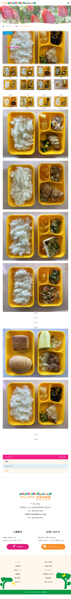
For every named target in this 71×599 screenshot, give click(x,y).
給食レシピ (17, 570)
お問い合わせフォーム (55, 546)
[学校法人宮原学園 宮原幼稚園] (36, 3)
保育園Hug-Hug (48, 574)
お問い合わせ (48, 582)
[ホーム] (3, 26)
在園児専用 (48, 566)
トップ (18, 562)
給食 (8, 33)
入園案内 (19, 546)
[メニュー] (68, 3)
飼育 (7, 461)
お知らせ (18, 582)
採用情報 (48, 578)
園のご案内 (48, 562)
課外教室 (18, 578)
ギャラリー (9, 466)
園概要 (18, 574)
